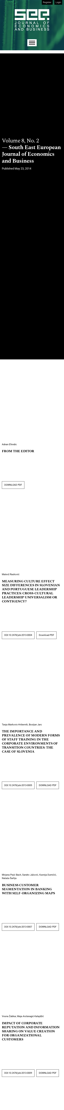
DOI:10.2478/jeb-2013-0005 (18, 785)
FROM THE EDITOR (18, 451)
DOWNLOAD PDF (13, 484)
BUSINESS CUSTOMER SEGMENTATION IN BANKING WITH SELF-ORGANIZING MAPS (28, 889)
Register (47, 2)
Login (58, 2)
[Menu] (32, 42)
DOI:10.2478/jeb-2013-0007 (18, 926)
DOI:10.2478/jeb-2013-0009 (18, 1073)
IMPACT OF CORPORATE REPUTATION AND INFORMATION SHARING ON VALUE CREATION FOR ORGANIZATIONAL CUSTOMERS (31, 1031)
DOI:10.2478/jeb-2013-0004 (18, 635)
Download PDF (46, 635)
